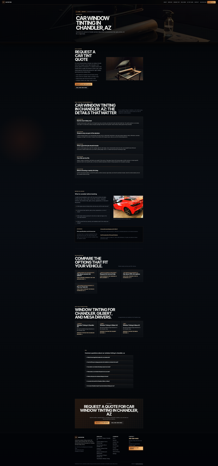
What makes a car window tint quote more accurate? (98, 371)
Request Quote (211, 2)
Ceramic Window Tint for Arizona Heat (102, 442)
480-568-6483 (203, 2)
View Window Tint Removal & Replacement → (108, 277)
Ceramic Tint (176, 2)
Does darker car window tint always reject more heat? (98, 366)
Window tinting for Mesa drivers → (130, 332)
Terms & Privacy (116, 451)
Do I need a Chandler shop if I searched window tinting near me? (101, 385)
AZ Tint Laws (190, 2)
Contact (196, 2)
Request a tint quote (102, 422)
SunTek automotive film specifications (109, 235)
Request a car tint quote (83, 84)
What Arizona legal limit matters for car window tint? (98, 357)
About (165, 2)
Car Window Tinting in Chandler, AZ (104, 439)
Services (170, 2)
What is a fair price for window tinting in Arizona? (97, 376)
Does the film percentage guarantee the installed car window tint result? (102, 362)
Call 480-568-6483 (81, 87)
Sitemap (114, 453)
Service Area (115, 449)
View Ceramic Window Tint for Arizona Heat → (86, 278)
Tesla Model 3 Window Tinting (103, 458)
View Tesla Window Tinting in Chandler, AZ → (85, 290)
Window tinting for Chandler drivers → (85, 333)
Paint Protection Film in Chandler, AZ (102, 445)
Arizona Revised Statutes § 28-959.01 (109, 229)
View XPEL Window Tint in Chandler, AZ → (130, 277)
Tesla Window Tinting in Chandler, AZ (102, 456)
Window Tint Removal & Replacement (102, 452)
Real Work (183, 2)
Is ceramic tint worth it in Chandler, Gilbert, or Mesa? (98, 381)
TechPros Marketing (139, 463)
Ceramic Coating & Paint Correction (102, 449)
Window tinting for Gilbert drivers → (108, 332)
